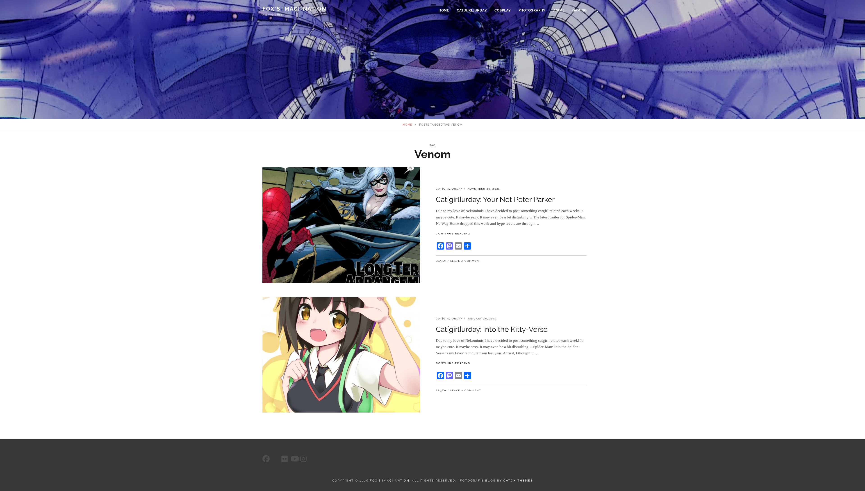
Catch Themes (518, 480)
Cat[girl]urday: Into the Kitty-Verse (492, 329)
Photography (532, 10)
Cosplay (502, 10)
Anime (559, 10)
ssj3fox (441, 260)
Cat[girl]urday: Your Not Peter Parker (495, 199)
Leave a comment (465, 260)
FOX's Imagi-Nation (294, 8)
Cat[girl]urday (472, 10)
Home (444, 10)
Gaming (579, 10)
